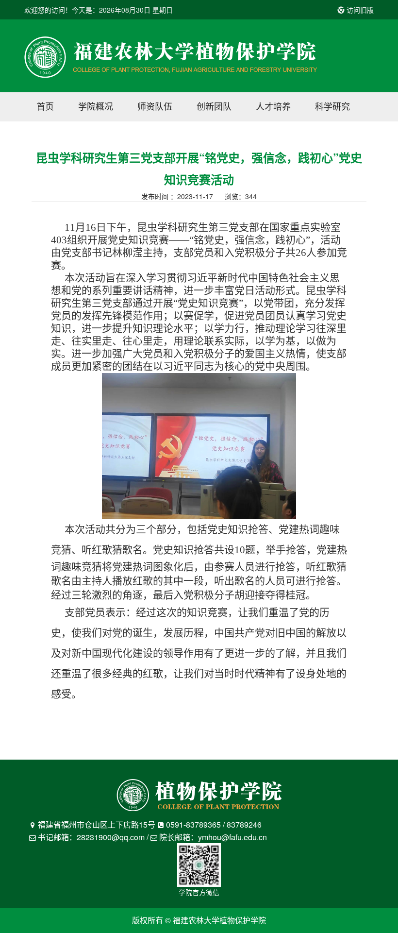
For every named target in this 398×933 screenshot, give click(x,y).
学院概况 (95, 106)
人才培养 (273, 106)
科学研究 (332, 106)
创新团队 (214, 106)
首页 (45, 106)
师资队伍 (154, 106)
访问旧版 (359, 10)
